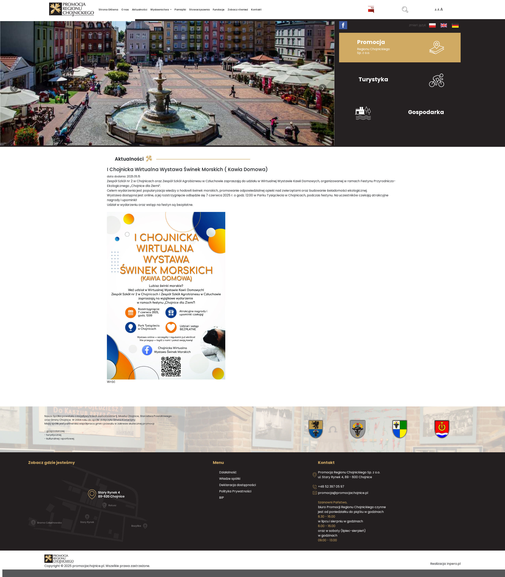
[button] (161, 9)
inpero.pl (454, 563)
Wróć (111, 381)
